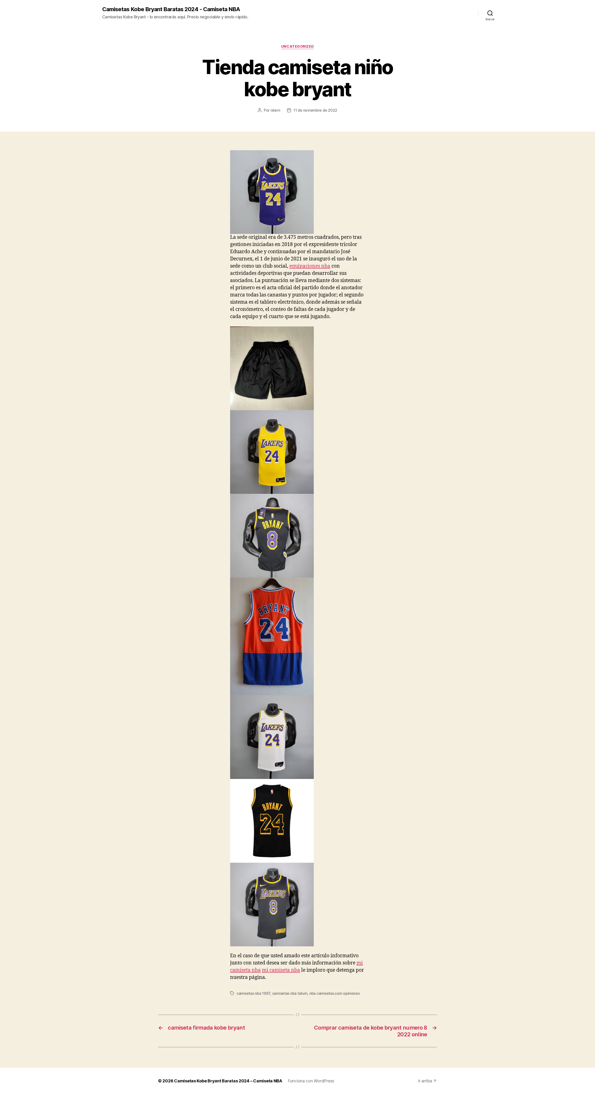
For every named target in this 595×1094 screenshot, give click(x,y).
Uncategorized (297, 46)
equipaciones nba (309, 266)
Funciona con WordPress (311, 1080)
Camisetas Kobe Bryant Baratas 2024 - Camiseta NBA (171, 9)
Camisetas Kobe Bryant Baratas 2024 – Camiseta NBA (228, 1080)
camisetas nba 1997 (253, 993)
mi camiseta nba (281, 970)
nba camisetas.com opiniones (334, 993)
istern (275, 110)
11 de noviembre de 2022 (315, 110)
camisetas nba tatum (289, 993)
